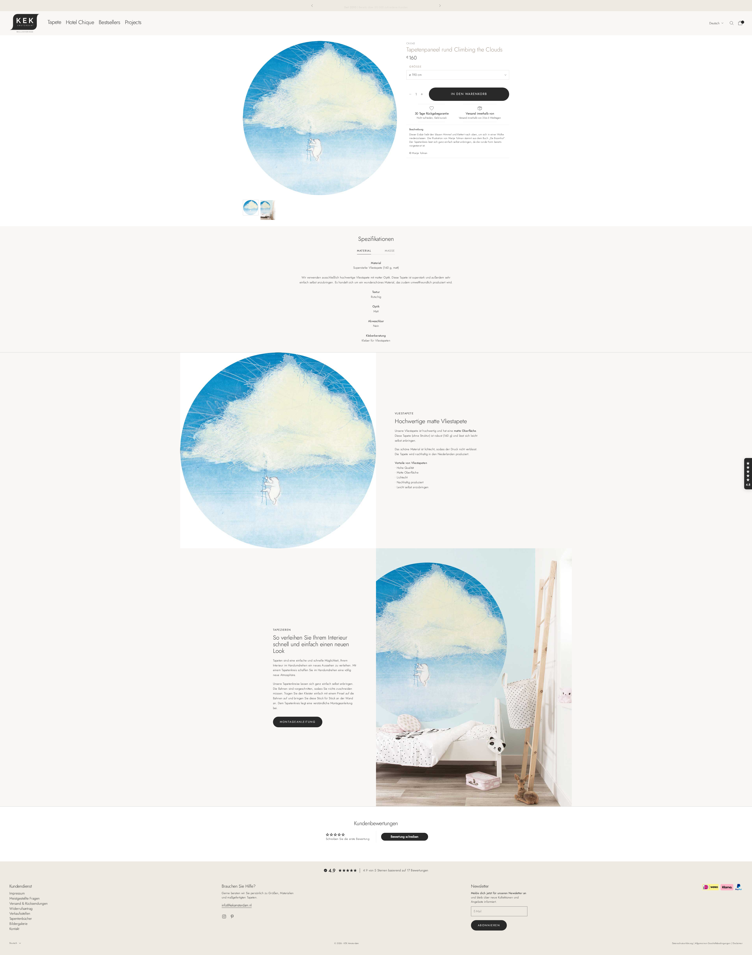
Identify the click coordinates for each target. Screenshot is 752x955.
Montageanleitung (297, 722)
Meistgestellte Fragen (24, 898)
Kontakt (14, 928)
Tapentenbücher (20, 918)
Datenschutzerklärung (683, 943)
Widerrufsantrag (21, 908)
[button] (748, 473)
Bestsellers (109, 22)
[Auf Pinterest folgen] (232, 916)
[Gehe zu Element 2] (268, 210)
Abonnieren (489, 925)
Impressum (17, 893)
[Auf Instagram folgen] (224, 916)
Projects (133, 22)
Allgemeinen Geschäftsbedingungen (713, 943)
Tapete (54, 22)
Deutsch (714, 23)
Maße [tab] (390, 251)
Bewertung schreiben (404, 836)
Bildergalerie (18, 923)
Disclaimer (738, 943)
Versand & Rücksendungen (28, 903)
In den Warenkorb (469, 94)
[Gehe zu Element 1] (250, 207)
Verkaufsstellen (19, 913)
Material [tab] (364, 251)
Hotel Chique (80, 22)
